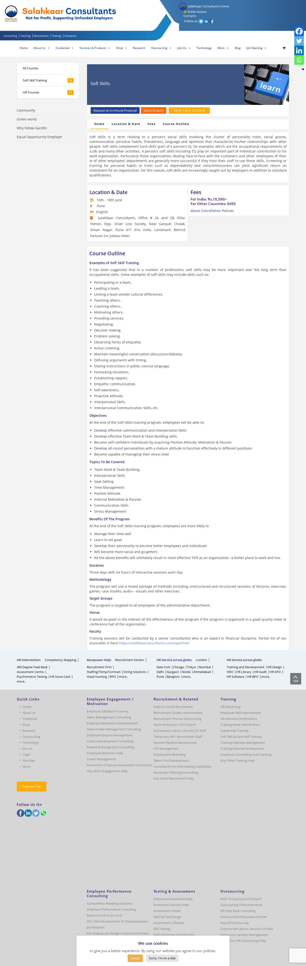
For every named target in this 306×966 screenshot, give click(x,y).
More (221, 48)
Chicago (178, 667)
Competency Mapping (60, 660)
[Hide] (303, 69)
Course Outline (176, 124)
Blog (238, 48)
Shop (119, 48)
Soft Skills (100, 83)
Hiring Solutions (135, 672)
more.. (21, 681)
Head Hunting (97, 676)
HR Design (274, 667)
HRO (230, 672)
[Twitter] (299, 41)
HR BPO (252, 676)
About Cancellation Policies (212, 210)
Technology (204, 48)
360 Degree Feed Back (32, 667)
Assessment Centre (30, 672)
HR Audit (260, 672)
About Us (39, 48)
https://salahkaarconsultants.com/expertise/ (154, 643)
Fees (151, 124)
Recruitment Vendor (129, 660)
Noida (186, 672)
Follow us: (191, 21)
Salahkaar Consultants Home (208, 6)
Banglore (173, 676)
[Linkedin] (299, 50)
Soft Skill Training (47, 80)
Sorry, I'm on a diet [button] (162, 958)
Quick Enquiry (154, 110)
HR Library (243, 672)
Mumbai (205, 667)
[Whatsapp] (299, 60)
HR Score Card (60, 676)
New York (163, 667)
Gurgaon (173, 672)
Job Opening (254, 48)
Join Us (181, 48)
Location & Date (126, 124)
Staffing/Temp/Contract (104, 672)
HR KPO (275, 672)
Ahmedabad (202, 672)
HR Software (235, 676)
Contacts (189, 16)
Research (139, 48)
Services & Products (93, 48)
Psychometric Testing (32, 676)
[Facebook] (299, 31)
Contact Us (31, 786)
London (201, 660)
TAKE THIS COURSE (189, 110)
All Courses (30, 68)
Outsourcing (159, 48)
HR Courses (47, 92)
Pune (160, 676)
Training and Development (245, 667)
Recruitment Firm (99, 667)
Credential (63, 48)
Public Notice (196, 12)
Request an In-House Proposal (115, 110)
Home (24, 48)
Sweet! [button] (135, 958)
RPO (113, 676)
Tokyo (191, 667)
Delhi (160, 672)
